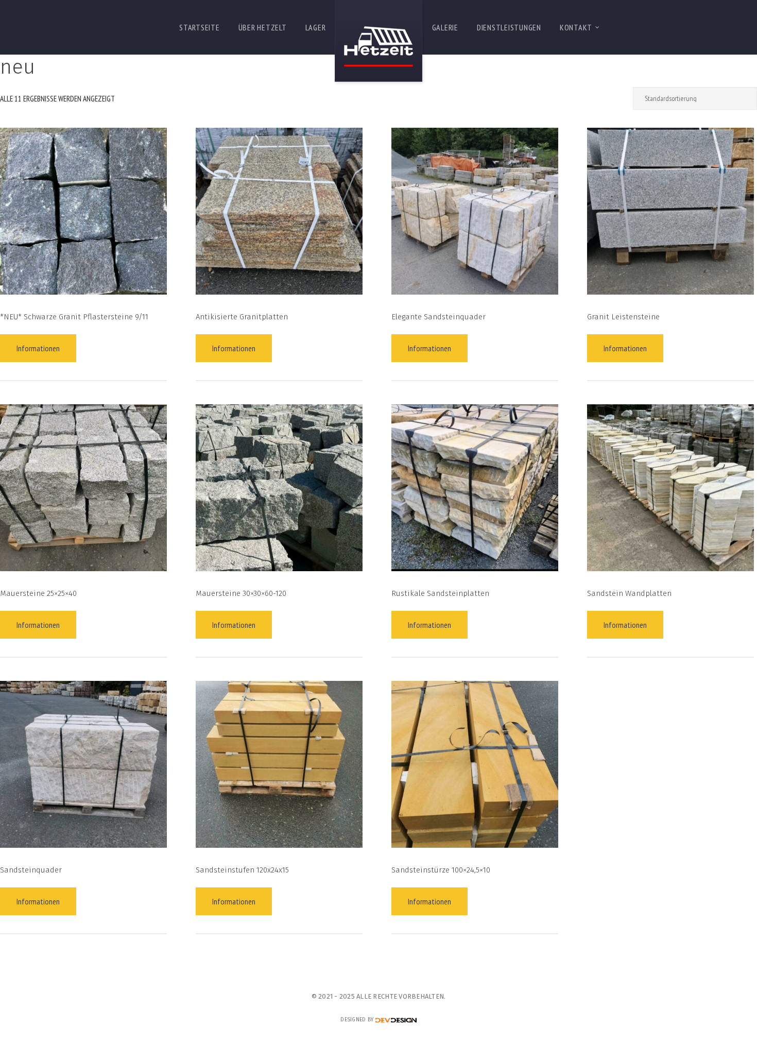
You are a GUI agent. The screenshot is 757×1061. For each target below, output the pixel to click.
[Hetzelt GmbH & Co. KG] (378, 43)
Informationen (38, 348)
